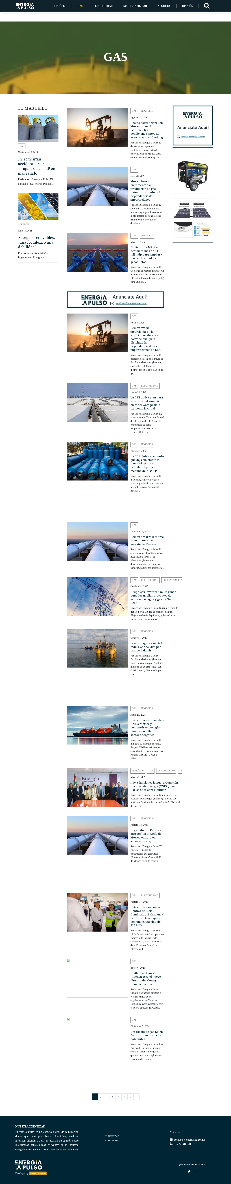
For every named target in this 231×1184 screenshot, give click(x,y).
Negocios (164, 6)
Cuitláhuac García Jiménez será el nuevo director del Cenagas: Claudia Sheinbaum (145, 978)
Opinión (187, 6)
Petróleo (60, 6)
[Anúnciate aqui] (115, 299)
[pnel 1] (193, 222)
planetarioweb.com (38, 1173)
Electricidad (103, 6)
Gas (80, 6)
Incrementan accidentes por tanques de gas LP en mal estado (36, 166)
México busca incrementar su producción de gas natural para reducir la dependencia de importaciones (146, 191)
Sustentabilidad (135, 6)
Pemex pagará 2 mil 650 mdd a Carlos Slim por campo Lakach (146, 646)
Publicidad (112, 1136)
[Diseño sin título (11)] (115, 508)
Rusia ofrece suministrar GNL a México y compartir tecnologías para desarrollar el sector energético (147, 727)
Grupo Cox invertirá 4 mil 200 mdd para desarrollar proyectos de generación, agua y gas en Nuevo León (153, 597)
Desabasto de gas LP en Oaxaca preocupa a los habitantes (146, 1035)
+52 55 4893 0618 (184, 1144)
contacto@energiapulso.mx (189, 1139)
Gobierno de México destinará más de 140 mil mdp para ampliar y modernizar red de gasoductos (146, 255)
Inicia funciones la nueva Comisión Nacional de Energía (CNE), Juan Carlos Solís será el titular (154, 786)
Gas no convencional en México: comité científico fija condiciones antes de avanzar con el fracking (146, 130)
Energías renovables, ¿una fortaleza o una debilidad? (36, 242)
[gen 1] (193, 177)
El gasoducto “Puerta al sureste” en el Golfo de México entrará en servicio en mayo (146, 835)
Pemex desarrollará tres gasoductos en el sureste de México (147, 540)
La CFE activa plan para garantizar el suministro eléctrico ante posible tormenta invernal (146, 403)
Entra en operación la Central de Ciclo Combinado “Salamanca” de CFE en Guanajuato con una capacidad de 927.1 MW (147, 916)
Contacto (111, 1140)
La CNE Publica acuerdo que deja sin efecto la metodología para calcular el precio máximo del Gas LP (147, 463)
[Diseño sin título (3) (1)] (193, 127)
